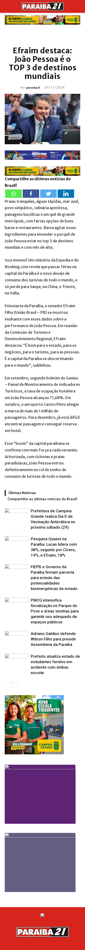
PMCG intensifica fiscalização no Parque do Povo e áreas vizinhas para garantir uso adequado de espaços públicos (55, 611)
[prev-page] (8, 685)
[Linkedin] (66, 193)
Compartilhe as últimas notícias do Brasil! (42, 499)
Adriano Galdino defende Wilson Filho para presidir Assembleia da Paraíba (53, 639)
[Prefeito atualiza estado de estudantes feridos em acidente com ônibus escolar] (16, 662)
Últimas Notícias (22, 493)
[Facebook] (31, 193)
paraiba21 (33, 87)
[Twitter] (48, 193)
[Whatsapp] (13, 193)
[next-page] (15, 685)
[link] (42, 20)
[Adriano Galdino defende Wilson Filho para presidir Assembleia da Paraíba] (16, 639)
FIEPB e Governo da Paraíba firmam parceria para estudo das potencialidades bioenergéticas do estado (54, 577)
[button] (8, 6)
